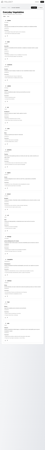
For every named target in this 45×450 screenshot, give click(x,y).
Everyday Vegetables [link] (16, 7)
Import (34, 7)
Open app (37, 1)
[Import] (5, 36)
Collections (3, 7)
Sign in (42, 1)
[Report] (7, 36)
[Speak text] (5, 20)
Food (9, 7)
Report (41, 7)
